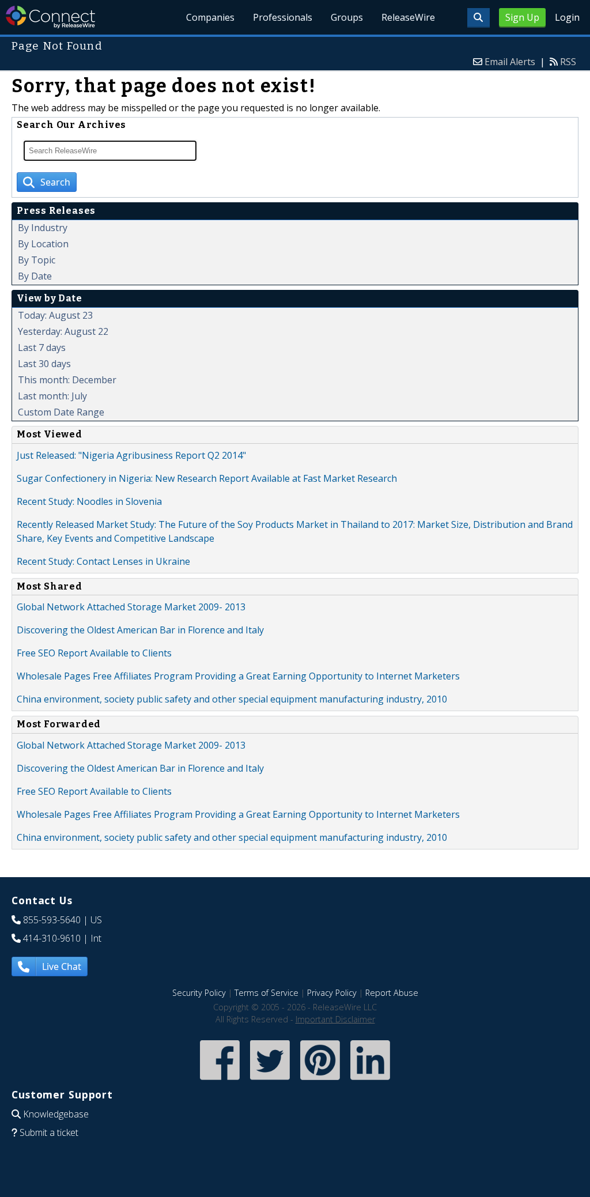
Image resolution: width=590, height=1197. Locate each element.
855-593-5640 (52, 919)
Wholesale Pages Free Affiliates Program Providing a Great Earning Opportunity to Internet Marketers (238, 676)
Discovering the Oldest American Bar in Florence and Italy (140, 630)
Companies (210, 17)
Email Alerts (510, 61)
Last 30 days (44, 363)
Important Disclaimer (335, 1019)
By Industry (42, 227)
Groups (347, 17)
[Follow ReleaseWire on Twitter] (270, 1080)
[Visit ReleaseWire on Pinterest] (320, 1080)
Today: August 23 (55, 315)
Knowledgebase (56, 1114)
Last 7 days (42, 347)
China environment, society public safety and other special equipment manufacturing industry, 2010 (232, 699)
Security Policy (199, 992)
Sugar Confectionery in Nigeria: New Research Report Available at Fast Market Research (207, 478)
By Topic (36, 260)
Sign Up (522, 17)
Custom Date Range (61, 412)
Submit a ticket (49, 1132)
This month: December (67, 379)
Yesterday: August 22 (63, 331)
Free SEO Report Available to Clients (94, 653)
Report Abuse (391, 992)
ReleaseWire (408, 17)
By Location (43, 243)
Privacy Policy (332, 992)
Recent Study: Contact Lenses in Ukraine (103, 561)
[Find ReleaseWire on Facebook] (220, 1080)
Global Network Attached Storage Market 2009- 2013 (131, 607)
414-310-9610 (52, 938)
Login (567, 17)
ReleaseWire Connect (50, 17)
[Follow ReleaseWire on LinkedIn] (370, 1080)
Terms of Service (266, 992)
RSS (568, 61)
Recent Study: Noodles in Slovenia (89, 501)
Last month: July (52, 396)
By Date (35, 276)
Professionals (282, 17)
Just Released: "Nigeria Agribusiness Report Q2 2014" (131, 455)
